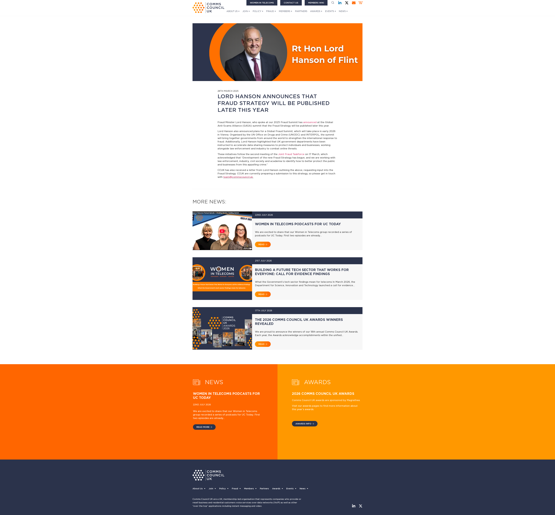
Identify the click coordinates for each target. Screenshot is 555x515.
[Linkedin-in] (340, 3)
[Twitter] (347, 3)
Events (329, 11)
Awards (315, 11)
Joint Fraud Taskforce (291, 154)
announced (310, 122)
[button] (332, 2)
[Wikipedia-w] (360, 3)
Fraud (270, 11)
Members (284, 11)
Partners (301, 11)
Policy (257, 11)
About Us (232, 11)
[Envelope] (354, 3)
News (342, 11)
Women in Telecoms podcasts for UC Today (298, 224)
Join (245, 11)
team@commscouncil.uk (238, 177)
